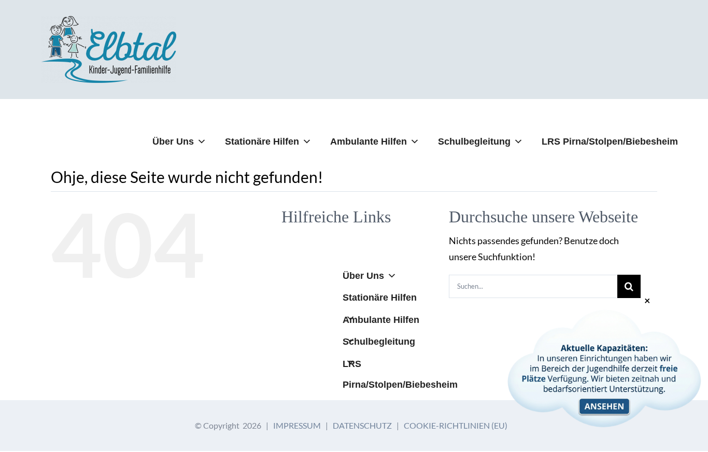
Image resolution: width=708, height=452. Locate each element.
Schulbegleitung (474, 141)
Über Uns (173, 141)
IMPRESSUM (297, 425)
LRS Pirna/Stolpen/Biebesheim (610, 141)
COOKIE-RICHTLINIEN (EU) (455, 425)
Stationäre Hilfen (262, 141)
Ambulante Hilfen (368, 141)
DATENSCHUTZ (362, 425)
